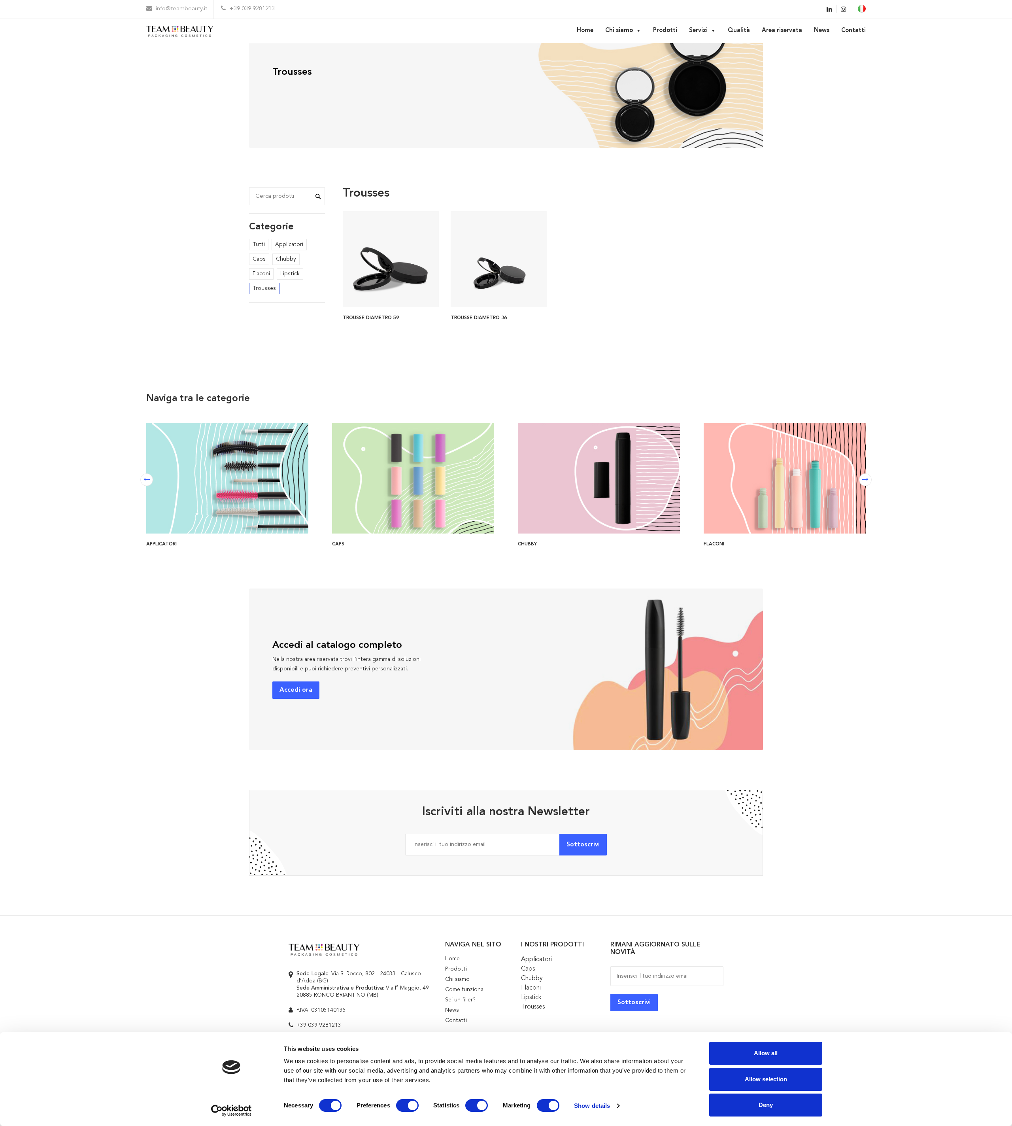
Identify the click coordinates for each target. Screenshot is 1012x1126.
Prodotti (665, 31)
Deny (766, 1104)
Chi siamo (619, 31)
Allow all (766, 1053)
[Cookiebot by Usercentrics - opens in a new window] (231, 1111)
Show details (592, 1105)
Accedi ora (295, 690)
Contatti (853, 31)
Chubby (286, 259)
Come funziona (464, 989)
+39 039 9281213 (251, 9)
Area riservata (782, 31)
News (821, 31)
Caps (259, 259)
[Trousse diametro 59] (391, 258)
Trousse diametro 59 (371, 318)
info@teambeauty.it (180, 9)
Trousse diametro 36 (479, 318)
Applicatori (289, 244)
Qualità (739, 31)
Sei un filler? (460, 1000)
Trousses (264, 288)
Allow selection (766, 1079)
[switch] (407, 1105)
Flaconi (261, 273)
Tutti (259, 244)
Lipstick (290, 273)
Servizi (698, 31)
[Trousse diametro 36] (499, 258)
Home (585, 31)
